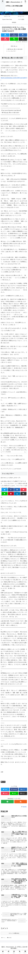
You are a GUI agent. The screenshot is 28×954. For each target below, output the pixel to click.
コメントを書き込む (14, 933)
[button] (25, 452)
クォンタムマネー (12, 51)
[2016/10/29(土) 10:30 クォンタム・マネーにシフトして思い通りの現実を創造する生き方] (17, 489)
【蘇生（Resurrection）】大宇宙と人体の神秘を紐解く (14, 5)
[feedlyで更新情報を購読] (7, 801)
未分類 (3, 781)
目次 (12, 46)
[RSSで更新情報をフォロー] (20, 801)
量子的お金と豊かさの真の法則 (15, 49)
